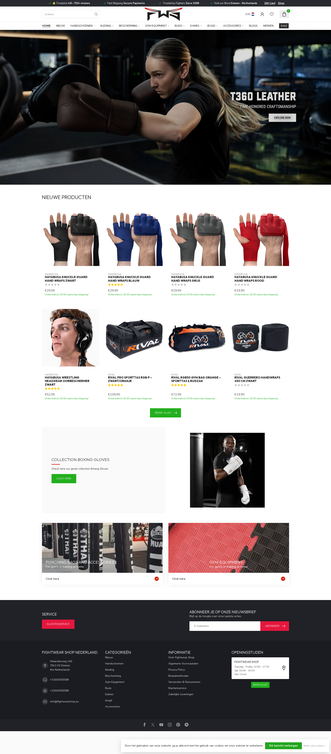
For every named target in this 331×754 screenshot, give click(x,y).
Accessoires (232, 26)
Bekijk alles (163, 413)
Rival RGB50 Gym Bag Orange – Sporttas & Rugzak (196, 379)
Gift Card (269, 3)
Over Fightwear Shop (181, 657)
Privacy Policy (176, 670)
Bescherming (128, 26)
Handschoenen (81, 26)
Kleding (105, 26)
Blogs (253, 26)
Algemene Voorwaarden (183, 663)
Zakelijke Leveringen (180, 694)
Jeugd (211, 26)
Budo (178, 26)
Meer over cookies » (314, 745)
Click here (64, 478)
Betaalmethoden (178, 676)
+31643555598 (59, 680)
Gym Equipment (156, 26)
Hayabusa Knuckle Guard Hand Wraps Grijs (192, 278)
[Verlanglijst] (272, 14)
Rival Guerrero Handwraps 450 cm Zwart (257, 379)
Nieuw (60, 26)
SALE (284, 26)
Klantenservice (58, 624)
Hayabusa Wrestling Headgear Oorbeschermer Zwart (67, 381)
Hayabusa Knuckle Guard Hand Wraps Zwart (66, 278)
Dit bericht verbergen (283, 745)
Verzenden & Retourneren (184, 682)
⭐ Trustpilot (71, 3)
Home (46, 26)
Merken (268, 26)
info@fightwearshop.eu (64, 701)
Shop (281, 3)
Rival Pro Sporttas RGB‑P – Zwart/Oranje (130, 379)
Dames (194, 26)
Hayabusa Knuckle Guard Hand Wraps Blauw (129, 278)
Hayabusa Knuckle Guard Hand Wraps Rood (255, 278)
